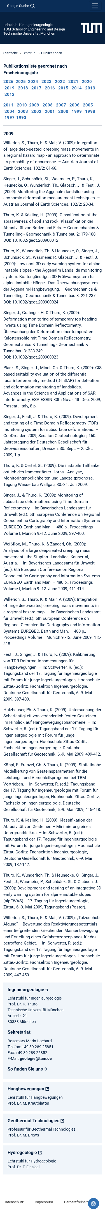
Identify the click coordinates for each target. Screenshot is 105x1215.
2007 (61, 105)
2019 (9, 88)
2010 (22, 105)
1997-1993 (15, 117)
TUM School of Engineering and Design (34, 29)
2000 (63, 111)
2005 (88, 105)
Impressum (44, 1202)
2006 (74, 105)
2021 (73, 81)
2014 (77, 88)
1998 (90, 111)
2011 (8, 105)
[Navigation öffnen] (95, 6)
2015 (63, 88)
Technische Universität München (29, 33)
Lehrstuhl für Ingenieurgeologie (28, 25)
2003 (23, 111)
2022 (60, 81)
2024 (33, 81)
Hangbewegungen (26, 1088)
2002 (36, 111)
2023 (46, 81)
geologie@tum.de (36, 1058)
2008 (48, 105)
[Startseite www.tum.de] (91, 27)
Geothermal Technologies (33, 1120)
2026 (8, 81)
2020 (87, 81)
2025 (21, 81)
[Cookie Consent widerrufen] (93, 1203)
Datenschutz (13, 1202)
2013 (90, 88)
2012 (9, 94)
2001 (50, 111)
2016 (50, 88)
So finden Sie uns (25, 1069)
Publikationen (51, 53)
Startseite (10, 53)
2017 (36, 88)
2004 (9, 111)
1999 (77, 111)
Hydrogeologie (22, 1152)
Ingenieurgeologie (26, 989)
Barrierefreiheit (76, 1202)
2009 (34, 105)
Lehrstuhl (29, 53)
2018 (23, 88)
